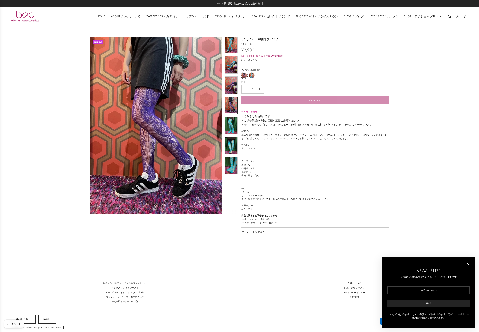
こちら (253, 59)
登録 (428, 303)
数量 (243, 82)
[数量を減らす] (246, 89)
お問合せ (356, 124)
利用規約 (422, 318)
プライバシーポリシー (457, 314)
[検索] (449, 16)
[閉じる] (468, 264)
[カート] (466, 16)
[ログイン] (458, 16)
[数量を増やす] (259, 89)
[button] (93, 126)
